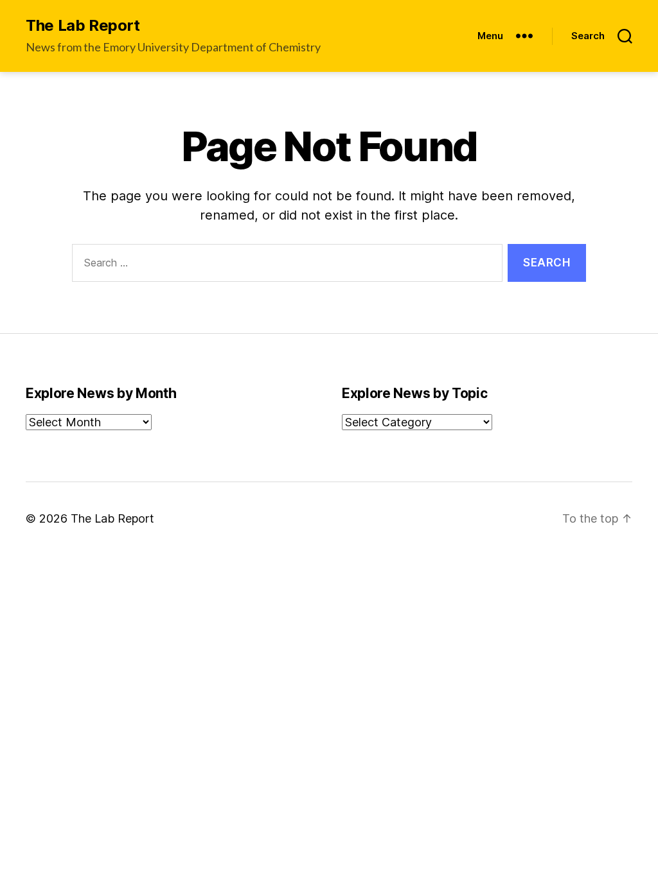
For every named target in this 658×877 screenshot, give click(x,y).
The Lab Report (83, 25)
